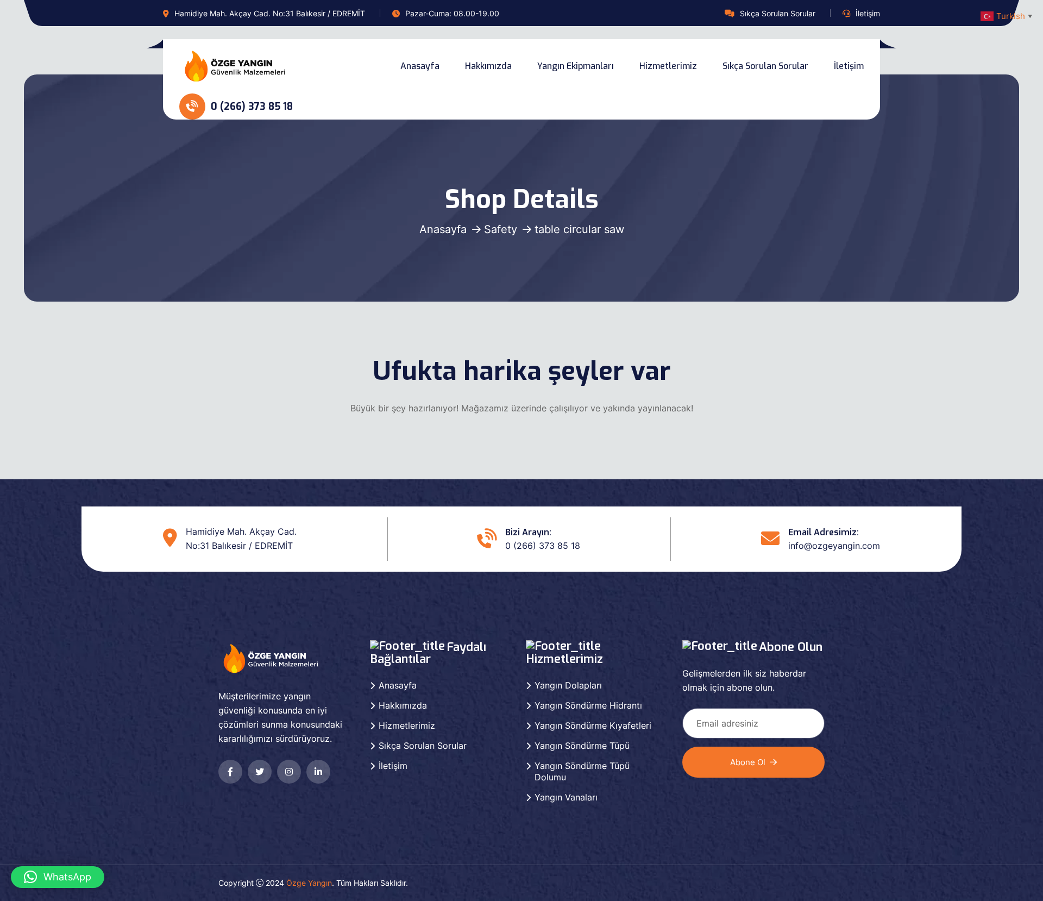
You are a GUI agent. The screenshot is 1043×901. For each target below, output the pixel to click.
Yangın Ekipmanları (575, 66)
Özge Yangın (309, 882)
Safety (500, 229)
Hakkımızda (488, 66)
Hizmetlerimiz (668, 66)
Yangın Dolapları (568, 685)
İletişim (868, 13)
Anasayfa (419, 66)
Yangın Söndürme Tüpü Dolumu (582, 771)
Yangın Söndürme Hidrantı (588, 705)
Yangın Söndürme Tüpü (582, 745)
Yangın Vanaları (566, 797)
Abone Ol (747, 762)
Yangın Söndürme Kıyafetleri (593, 725)
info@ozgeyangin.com (834, 545)
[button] (57, 877)
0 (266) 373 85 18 (250, 106)
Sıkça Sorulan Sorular (777, 13)
